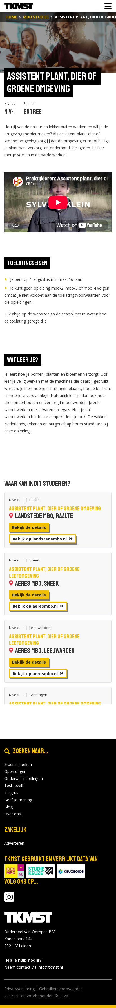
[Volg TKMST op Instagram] (9, 899)
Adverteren (14, 843)
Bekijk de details (29, 527)
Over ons (12, 814)
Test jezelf (13, 785)
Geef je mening (18, 799)
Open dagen (15, 771)
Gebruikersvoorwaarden (61, 988)
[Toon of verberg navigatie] (106, 6)
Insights (11, 792)
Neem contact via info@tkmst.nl (33, 967)
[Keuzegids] (71, 870)
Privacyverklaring (19, 988)
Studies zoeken (18, 764)
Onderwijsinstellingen (23, 778)
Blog (8, 806)
